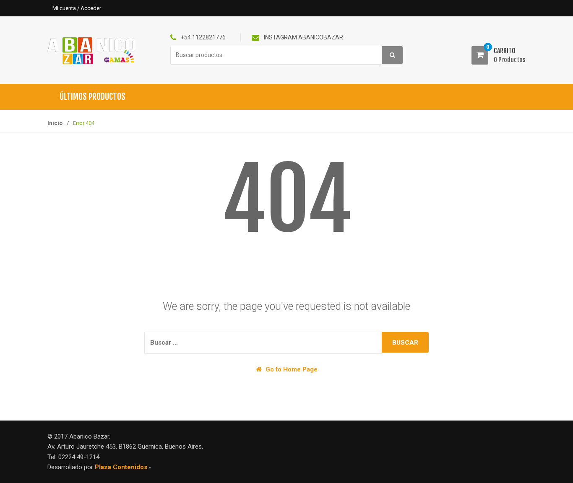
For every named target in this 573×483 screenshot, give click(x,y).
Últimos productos (92, 96)
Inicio (55, 123)
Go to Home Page (291, 369)
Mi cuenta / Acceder (76, 8)
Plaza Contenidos (121, 467)
